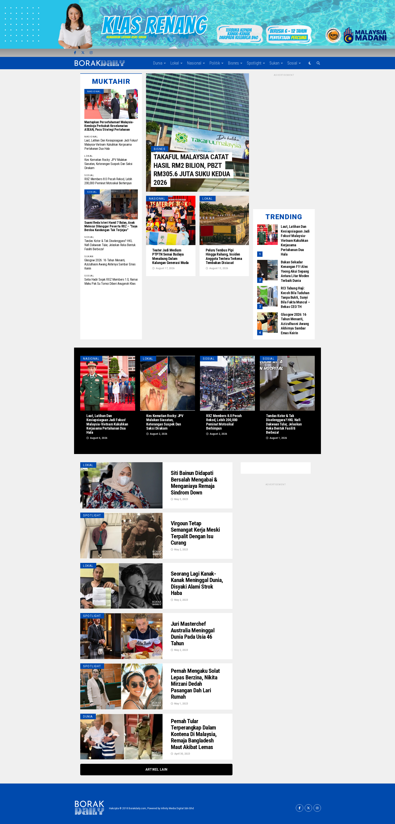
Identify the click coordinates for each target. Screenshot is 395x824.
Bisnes (233, 63)
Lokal (174, 63)
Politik (214, 63)
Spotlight (254, 63)
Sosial (292, 63)
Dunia (157, 63)
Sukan (274, 63)
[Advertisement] (284, 138)
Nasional (194, 63)
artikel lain (156, 769)
